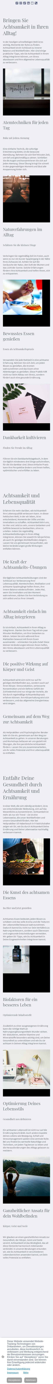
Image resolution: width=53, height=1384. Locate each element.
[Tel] (36, 3)
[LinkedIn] (28, 3)
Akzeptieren (14, 1380)
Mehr (26, 1372)
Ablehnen (31, 1380)
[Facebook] (17, 3)
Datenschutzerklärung (18, 1369)
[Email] (32, 3)
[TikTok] (24, 3)
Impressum (13, 1372)
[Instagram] (20, 3)
